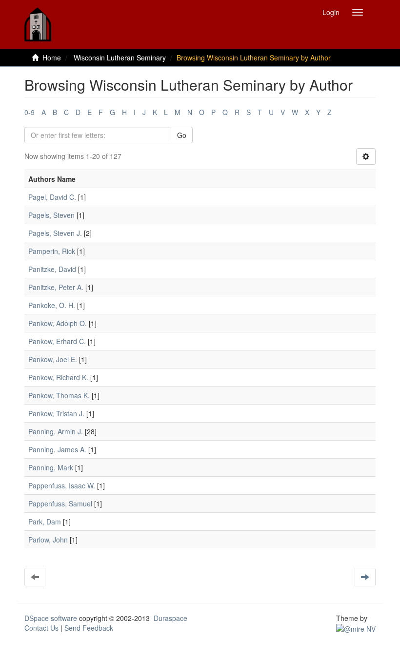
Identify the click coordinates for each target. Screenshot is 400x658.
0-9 (29, 112)
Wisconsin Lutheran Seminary (120, 57)
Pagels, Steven (51, 215)
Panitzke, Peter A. (55, 287)
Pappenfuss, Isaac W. (61, 485)
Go (181, 135)
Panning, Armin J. (55, 431)
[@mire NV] (356, 628)
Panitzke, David (52, 269)
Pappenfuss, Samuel (60, 503)
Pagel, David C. (52, 197)
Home (51, 57)
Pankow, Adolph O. (57, 323)
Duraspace (170, 618)
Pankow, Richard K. (58, 377)
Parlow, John (48, 539)
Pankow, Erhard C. (57, 341)
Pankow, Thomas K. (59, 395)
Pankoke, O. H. (51, 305)
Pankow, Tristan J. (56, 413)
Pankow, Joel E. (52, 359)
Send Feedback (88, 628)
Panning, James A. (57, 449)
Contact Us (41, 628)
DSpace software (50, 618)
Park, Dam (44, 521)
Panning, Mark (50, 467)
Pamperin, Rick (51, 251)
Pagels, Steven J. (55, 233)
